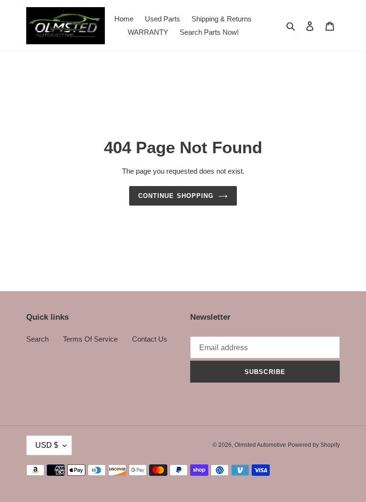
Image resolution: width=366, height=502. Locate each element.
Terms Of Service (90, 339)
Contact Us (149, 339)
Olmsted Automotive (260, 445)
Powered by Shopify (314, 445)
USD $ (46, 445)
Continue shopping (176, 195)
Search (37, 339)
